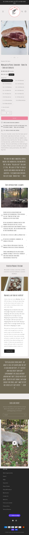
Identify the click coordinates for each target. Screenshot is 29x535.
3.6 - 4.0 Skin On (20, 91)
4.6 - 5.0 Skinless (8, 87)
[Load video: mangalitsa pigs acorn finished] (14, 443)
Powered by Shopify (20, 532)
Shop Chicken (6, 486)
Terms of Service (7, 509)
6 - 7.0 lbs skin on (20, 97)
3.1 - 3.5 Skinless (20, 81)
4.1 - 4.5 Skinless (20, 84)
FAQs (4, 479)
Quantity (3, 109)
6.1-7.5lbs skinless (8, 104)
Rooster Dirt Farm (12, 532)
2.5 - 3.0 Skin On (20, 87)
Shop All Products (7, 489)
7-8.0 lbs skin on (8, 97)
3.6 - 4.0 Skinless (8, 84)
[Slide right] (17, 57)
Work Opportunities (8, 473)
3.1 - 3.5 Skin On (8, 91)
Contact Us (9, 351)
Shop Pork (5, 483)
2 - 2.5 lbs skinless (8, 101)
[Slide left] (11, 57)
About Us (5, 499)
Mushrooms (6, 493)
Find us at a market (7, 502)
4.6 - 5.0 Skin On (20, 94)
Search (4, 476)
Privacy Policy (6, 506)
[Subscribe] (24, 415)
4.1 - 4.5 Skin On (8, 94)
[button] (3, 11)
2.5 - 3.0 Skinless (8, 81)
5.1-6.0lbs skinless (21, 101)
